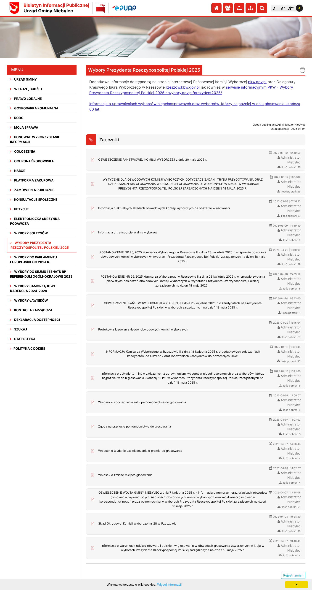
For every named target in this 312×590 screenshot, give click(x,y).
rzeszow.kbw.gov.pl (183, 87)
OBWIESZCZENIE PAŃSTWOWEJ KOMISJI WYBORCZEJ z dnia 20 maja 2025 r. (152, 159)
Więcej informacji (169, 584)
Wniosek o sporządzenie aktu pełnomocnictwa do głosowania (142, 402)
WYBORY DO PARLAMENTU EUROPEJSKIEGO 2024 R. (33, 259)
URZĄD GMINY (25, 79)
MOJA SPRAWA (25, 127)
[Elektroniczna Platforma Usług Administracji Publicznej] (124, 7)
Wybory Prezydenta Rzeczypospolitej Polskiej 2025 (40, 245)
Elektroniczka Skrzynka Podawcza (35, 221)
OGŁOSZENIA (24, 151)
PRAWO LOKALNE (27, 98)
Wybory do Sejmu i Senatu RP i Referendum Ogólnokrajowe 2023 (41, 274)
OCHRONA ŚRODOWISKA (33, 161)
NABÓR (19, 171)
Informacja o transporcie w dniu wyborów (127, 232)
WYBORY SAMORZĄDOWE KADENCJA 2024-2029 (33, 288)
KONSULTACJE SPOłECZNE (35, 199)
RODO (18, 118)
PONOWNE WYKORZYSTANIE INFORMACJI (35, 139)
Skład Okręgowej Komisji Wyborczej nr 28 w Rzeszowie (137, 523)
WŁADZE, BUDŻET (27, 89)
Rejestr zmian (293, 575)
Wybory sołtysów (30, 233)
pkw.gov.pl (257, 81)
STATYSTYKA (24, 339)
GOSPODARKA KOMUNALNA (35, 108)
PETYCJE (21, 209)
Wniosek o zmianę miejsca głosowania (125, 475)
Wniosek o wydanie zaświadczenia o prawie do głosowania (140, 450)
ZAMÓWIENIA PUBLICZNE (34, 190)
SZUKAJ (20, 329)
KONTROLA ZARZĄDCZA (32, 310)
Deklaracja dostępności (36, 320)
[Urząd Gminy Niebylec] (14, 8)
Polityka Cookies (29, 348)
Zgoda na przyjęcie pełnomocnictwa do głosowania (134, 426)
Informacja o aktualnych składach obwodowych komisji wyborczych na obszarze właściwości (164, 208)
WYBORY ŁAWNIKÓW (30, 300)
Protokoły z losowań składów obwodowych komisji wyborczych (143, 329)
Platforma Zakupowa (33, 180)
